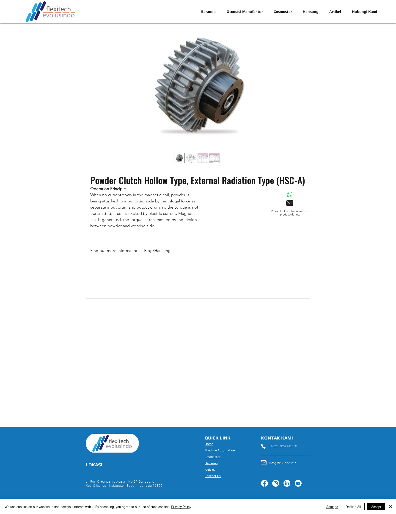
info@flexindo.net (282, 463)
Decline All (353, 506)
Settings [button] (332, 506)
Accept (376, 506)
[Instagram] (275, 483)
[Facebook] (264, 483)
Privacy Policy (181, 506)
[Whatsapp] (289, 194)
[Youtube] (298, 483)
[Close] (390, 506)
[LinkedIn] (286, 483)
